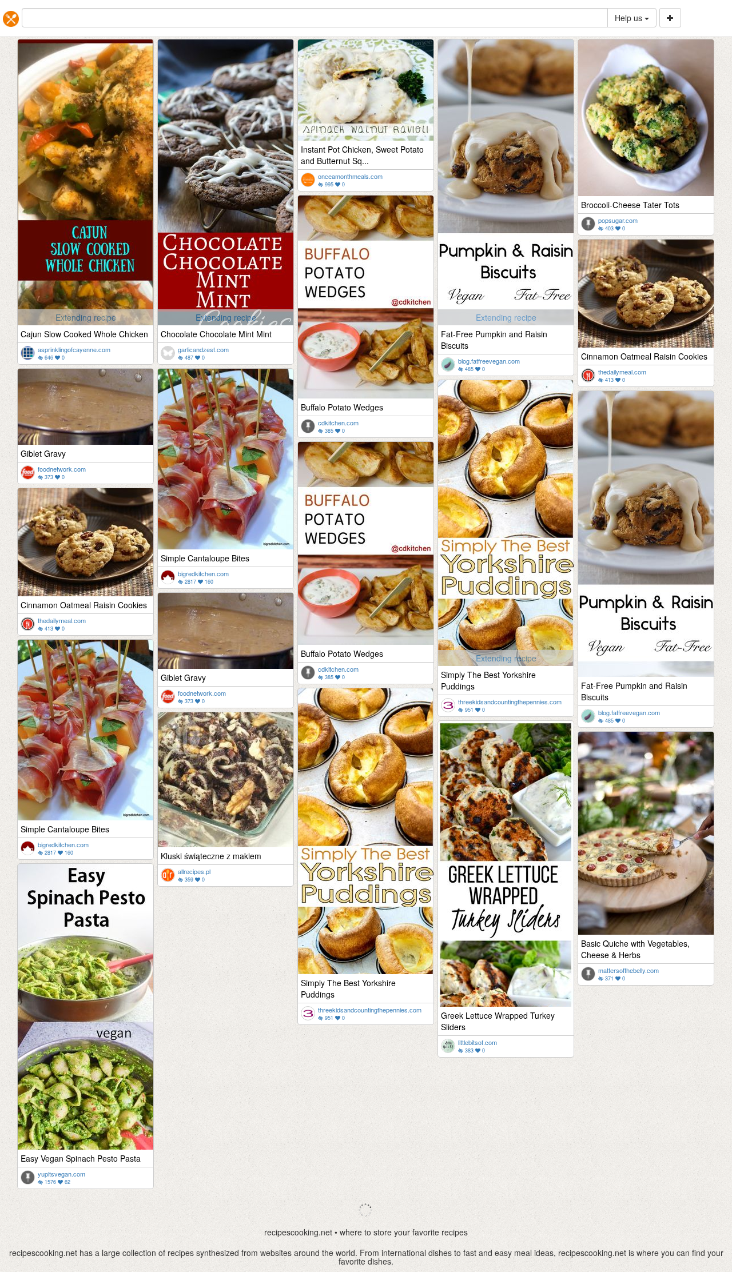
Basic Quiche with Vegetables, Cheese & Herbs (635, 949)
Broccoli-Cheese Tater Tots (630, 204)
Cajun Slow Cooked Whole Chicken (84, 334)
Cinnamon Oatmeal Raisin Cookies (644, 356)
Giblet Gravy (43, 453)
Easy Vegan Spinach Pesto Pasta (81, 1158)
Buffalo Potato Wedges (342, 407)
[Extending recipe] (85, 267)
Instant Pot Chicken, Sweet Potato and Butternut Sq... (362, 154)
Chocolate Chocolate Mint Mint (216, 334)
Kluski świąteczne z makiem (211, 856)
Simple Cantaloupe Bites (205, 558)
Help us (630, 17)
